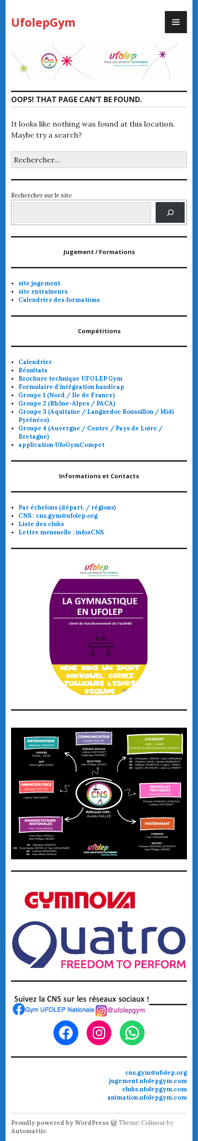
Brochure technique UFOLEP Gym (70, 378)
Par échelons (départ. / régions (66, 507)
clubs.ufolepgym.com (154, 1089)
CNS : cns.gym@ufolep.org (58, 516)
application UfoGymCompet (61, 445)
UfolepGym (43, 22)
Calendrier (35, 362)
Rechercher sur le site (41, 195)
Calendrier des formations (59, 300)
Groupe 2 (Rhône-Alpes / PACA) (66, 403)
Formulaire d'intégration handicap (71, 387)
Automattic (29, 1131)
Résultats (32, 370)
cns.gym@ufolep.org (156, 1073)
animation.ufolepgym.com (147, 1097)
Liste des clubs (41, 524)
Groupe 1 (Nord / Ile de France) (66, 395)
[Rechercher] (170, 212)
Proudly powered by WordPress (60, 1123)
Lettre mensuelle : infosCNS (61, 532)
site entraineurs (43, 291)
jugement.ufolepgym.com (148, 1081)
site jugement (39, 283)
